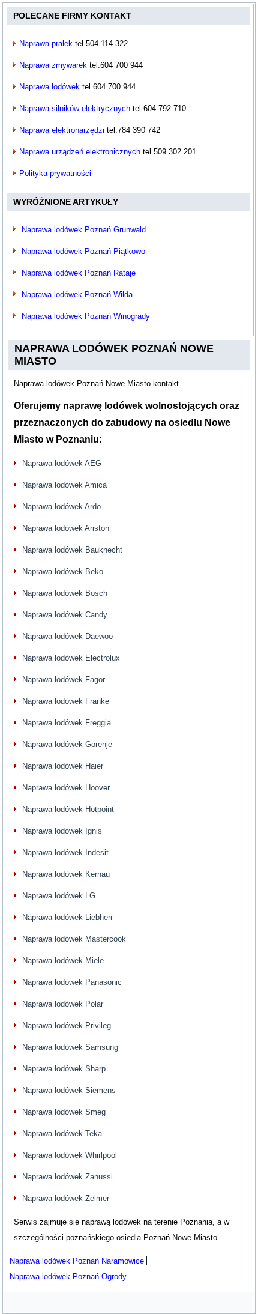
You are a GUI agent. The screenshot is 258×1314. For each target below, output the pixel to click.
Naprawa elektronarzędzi (61, 130)
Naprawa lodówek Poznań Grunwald (84, 229)
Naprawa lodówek (49, 86)
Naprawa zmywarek (53, 65)
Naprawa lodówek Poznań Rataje (79, 272)
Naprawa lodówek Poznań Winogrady (86, 316)
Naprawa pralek (46, 43)
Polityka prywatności (55, 173)
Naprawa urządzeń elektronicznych (79, 151)
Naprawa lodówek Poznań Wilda (77, 294)
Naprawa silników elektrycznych (74, 108)
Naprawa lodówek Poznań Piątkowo (83, 251)
